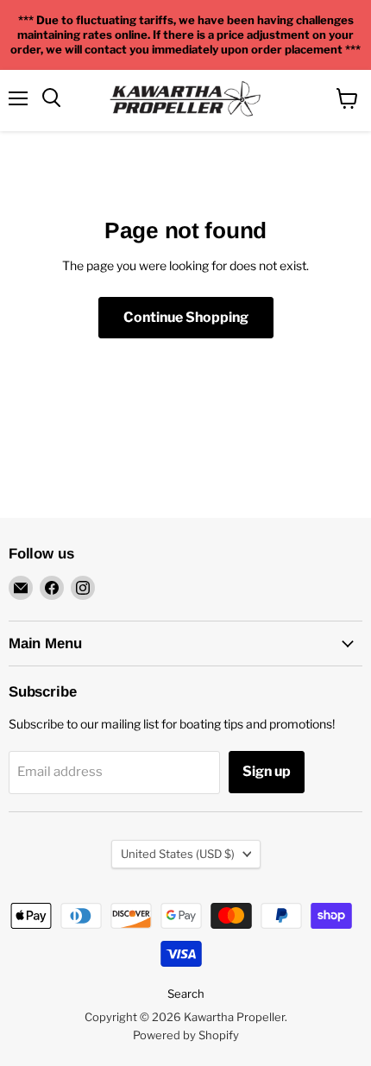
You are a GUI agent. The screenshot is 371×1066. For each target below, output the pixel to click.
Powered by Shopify (186, 1035)
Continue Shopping (185, 317)
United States (178, 854)
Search (185, 993)
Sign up (266, 771)
